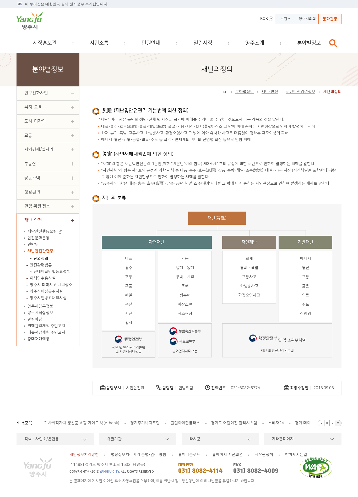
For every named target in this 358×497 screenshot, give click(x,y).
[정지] (327, 423)
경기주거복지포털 (65, 423)
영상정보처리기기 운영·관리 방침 (138, 454)
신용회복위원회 (306, 423)
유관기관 (114, 439)
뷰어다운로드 (189, 454)
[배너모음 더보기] (338, 423)
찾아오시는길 (296, 454)
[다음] (332, 423)
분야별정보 (244, 92)
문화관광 (330, 19)
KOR (264, 18)
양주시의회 (307, 19)
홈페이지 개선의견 (227, 454)
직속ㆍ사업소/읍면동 (41, 439)
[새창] (317, 467)
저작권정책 (264, 454)
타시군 (194, 439)
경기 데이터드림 (228, 423)
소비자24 (196, 423)
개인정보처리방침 (84, 454)
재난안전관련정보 (300, 92)
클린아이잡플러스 (105, 423)
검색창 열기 (333, 43)
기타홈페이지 (283, 439)
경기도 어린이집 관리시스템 (154, 423)
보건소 (285, 19)
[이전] (321, 423)
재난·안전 (270, 92)
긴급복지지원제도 (267, 423)
